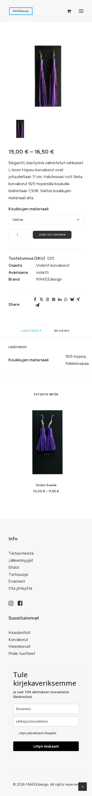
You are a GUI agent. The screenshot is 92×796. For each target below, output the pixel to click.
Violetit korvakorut (52, 265)
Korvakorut (18, 639)
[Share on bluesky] (72, 299)
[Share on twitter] (41, 299)
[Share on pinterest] (53, 299)
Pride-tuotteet (21, 653)
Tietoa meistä (20, 553)
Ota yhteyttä (20, 588)
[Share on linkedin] (60, 299)
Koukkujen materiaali (28, 209)
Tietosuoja (18, 574)
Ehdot (13, 567)
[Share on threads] (47, 299)
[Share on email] (37, 305)
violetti (42, 272)
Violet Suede (46, 485)
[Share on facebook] (35, 299)
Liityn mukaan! (46, 746)
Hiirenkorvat (19, 646)
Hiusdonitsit (19, 632)
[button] (81, 11)
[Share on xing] (78, 299)
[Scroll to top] (82, 786)
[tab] (62, 332)
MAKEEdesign (49, 279)
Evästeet (16, 581)
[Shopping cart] (67, 11)
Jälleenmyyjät (20, 560)
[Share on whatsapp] (66, 299)
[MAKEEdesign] (20, 11)
